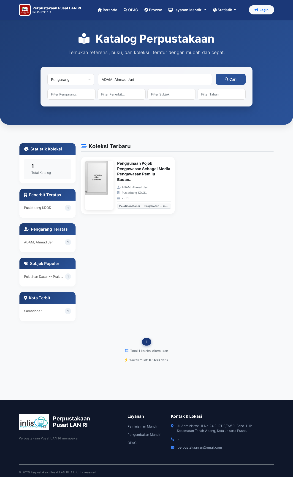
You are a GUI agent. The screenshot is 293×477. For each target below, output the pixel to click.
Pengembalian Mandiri (144, 434)
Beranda (110, 10)
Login (264, 10)
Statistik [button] (225, 10)
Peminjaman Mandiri (143, 426)
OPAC (133, 10)
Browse (155, 10)
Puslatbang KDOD (37, 208)
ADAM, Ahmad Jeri (38, 242)
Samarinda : (33, 311)
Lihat (102, 185)
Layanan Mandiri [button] (188, 10)
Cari (232, 79)
